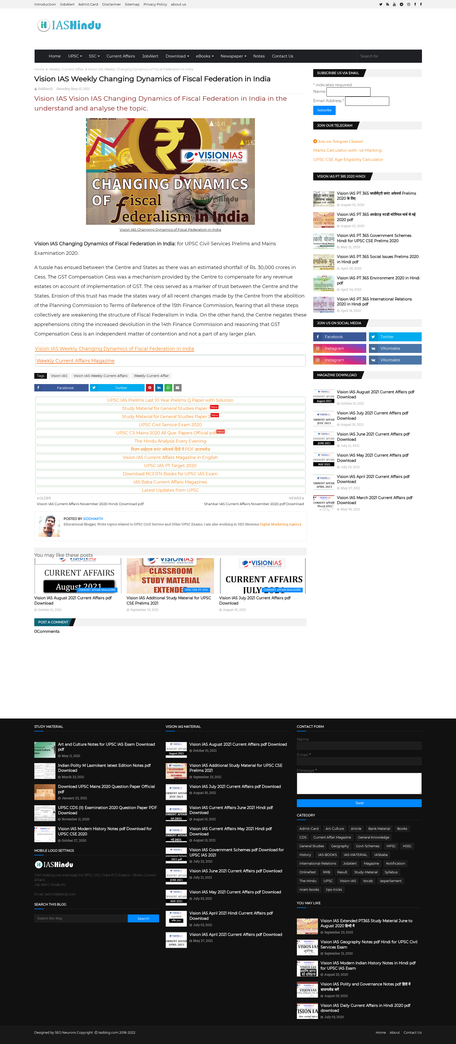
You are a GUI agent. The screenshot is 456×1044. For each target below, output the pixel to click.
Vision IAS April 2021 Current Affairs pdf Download (373, 479)
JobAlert (67, 4)
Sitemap (132, 4)
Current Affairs (121, 56)
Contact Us (282, 56)
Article (356, 829)
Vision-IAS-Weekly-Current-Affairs (100, 376)
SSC (92, 56)
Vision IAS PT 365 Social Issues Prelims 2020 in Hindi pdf (378, 259)
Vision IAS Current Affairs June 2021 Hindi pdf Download (231, 810)
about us (178, 4)
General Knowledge (373, 837)
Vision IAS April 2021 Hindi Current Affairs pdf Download (231, 916)
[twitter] (381, 4)
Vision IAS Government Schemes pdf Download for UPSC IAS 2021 (236, 852)
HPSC (391, 846)
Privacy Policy (155, 4)
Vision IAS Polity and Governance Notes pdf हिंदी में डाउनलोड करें (365, 987)
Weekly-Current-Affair (66, 69)
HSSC (407, 846)
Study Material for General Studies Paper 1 (170, 408)
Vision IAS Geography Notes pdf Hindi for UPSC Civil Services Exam (369, 945)
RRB (326, 872)
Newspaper (232, 56)
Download (176, 56)
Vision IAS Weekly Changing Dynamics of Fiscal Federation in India (114, 349)
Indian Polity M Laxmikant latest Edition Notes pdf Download (104, 768)
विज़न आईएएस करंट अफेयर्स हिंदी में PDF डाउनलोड (170, 449)
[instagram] (408, 4)
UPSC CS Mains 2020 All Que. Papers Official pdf (170, 432)
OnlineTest (308, 872)
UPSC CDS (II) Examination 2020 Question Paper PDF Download (107, 810)
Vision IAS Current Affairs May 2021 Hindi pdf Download (230, 831)
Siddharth (45, 89)
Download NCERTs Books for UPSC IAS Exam (170, 473)
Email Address (328, 100)
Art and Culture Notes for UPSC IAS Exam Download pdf (106, 747)
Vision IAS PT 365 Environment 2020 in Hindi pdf (378, 281)
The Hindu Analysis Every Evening (170, 441)
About (395, 1033)
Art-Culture (335, 829)
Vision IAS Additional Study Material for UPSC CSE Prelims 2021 (235, 768)
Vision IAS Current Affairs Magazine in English (170, 457)
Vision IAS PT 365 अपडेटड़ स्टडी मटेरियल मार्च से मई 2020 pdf (376, 217)
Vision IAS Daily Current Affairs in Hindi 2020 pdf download (365, 1008)
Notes (259, 56)
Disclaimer (111, 4)
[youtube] (394, 4)
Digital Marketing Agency (280, 524)
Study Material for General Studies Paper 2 (170, 416)
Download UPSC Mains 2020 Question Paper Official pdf (106, 789)
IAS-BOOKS (327, 855)
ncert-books (309, 890)
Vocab (368, 881)
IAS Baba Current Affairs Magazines (170, 482)
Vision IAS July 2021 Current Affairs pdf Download (372, 416)
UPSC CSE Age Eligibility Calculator (348, 159)
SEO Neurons (65, 1033)
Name (319, 91)
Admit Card (88, 4)
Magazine (371, 863)
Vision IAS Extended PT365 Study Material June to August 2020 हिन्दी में (366, 923)
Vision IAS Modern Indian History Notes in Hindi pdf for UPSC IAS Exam (368, 966)
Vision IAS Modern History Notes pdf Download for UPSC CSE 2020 (105, 831)
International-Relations (318, 863)
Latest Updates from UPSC (170, 490)
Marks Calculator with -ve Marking (347, 150)
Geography (340, 846)
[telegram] (401, 4)
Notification (395, 863)
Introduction (45, 4)
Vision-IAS (59, 376)
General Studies (312, 846)
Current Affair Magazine (332, 837)
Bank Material (379, 829)
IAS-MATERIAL (355, 855)
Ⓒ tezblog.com (106, 1033)
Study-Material (366, 872)
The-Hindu (308, 881)
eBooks (203, 56)
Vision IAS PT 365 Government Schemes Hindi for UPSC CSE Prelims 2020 (374, 238)
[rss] (387, 4)
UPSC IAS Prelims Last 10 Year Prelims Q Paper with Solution (170, 400)
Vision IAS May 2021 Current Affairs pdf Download (372, 458)
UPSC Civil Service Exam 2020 (170, 424)
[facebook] (415, 4)
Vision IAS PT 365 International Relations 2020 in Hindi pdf (374, 302)
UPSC (73, 56)
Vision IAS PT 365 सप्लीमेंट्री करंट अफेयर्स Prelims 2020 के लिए (376, 196)
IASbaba (381, 855)
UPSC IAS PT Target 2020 (170, 465)
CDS (303, 837)
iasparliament (391, 881)
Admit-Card (309, 829)
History (305, 855)
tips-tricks (334, 890)
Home (55, 56)
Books (402, 829)
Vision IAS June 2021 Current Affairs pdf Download (373, 437)
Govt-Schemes (367, 846)
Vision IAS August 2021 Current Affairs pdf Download (375, 395)
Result (342, 872)
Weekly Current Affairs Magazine (75, 361)
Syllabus (391, 872)
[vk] (395, 348)
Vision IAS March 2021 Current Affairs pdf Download (374, 500)
